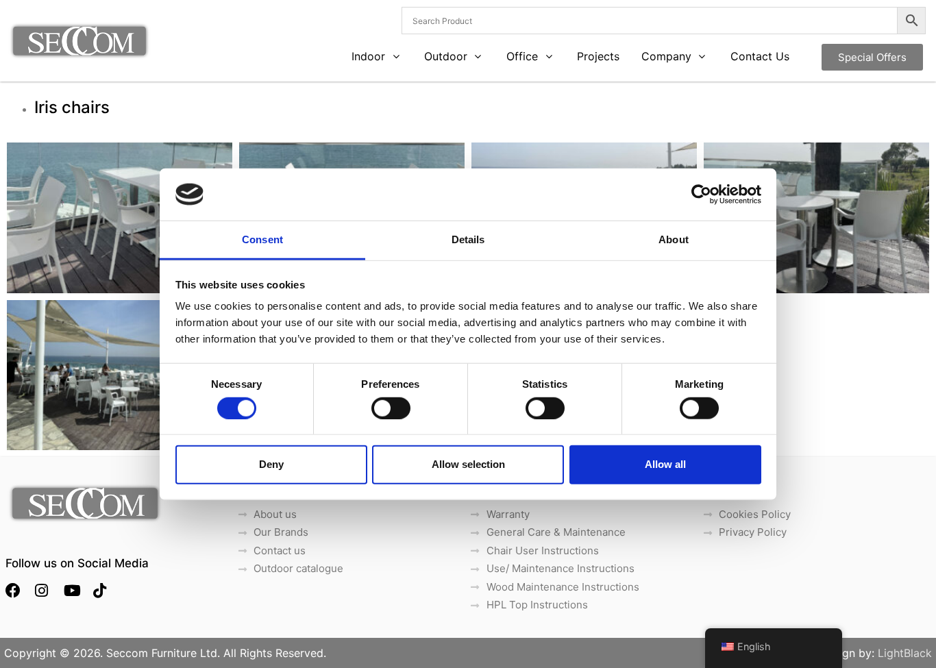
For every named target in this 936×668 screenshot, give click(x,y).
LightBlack (905, 653)
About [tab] (673, 239)
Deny (271, 464)
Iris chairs (74, 107)
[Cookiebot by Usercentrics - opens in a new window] (701, 194)
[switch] (390, 408)
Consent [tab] (262, 239)
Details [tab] (468, 239)
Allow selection (468, 464)
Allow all (665, 464)
